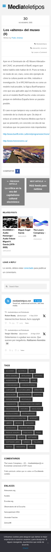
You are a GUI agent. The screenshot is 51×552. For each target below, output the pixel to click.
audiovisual (11, 380)
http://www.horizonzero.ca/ (15, 141)
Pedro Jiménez (17, 38)
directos (38, 390)
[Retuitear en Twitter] (6, 312)
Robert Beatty (10, 316)
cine (34, 380)
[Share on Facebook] (17, 171)
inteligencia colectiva (16, 418)
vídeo (31, 447)
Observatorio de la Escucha (14, 507)
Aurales (7, 496)
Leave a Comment (40, 52)
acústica (22, 371)
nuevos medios (26, 428)
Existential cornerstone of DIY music (18, 466)
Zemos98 (7, 523)
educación (36, 48)
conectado (28, 268)
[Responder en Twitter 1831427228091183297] (6, 323)
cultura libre (24, 390)
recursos (44, 48)
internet (34, 418)
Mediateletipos (41, 44)
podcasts (27, 433)
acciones (10, 371)
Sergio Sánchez (11, 334)
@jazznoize (23, 334)
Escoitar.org (8, 501)
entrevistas (24, 395)
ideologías (36, 409)
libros (9, 423)
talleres (38, 442)
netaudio (30, 423)
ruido (21, 437)
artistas (38, 376)
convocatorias (28, 385)
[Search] (6, 286)
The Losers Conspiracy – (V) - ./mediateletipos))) (22, 463)
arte (32, 371)
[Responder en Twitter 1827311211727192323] (6, 350)
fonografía (11, 404)
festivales (26, 399)
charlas (24, 380)
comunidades (12, 385)
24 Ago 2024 (35, 334)
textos (9, 447)
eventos (37, 395)
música (19, 423)
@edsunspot (21, 316)
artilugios (26, 376)
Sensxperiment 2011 (12, 512)
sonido (27, 442)
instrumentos (28, 414)
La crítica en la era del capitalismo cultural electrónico (13, 195)
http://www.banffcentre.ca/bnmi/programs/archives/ (26, 134)
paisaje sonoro (12, 433)
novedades (11, 428)
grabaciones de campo (30, 404)
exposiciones (12, 399)
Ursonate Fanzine (11, 517)
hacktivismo (11, 409)
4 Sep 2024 (33, 316)
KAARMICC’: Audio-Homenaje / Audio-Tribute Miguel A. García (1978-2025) (9, 238)
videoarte (20, 447)
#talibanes (31, 340)
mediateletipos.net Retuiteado (18, 312)
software (32, 437)
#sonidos (41, 340)
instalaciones (12, 414)
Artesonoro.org (9, 490)
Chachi (25, 548)
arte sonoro (11, 376)
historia (24, 409)
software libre (13, 442)
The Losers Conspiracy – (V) (39, 233)
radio (38, 433)
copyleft (10, 390)
